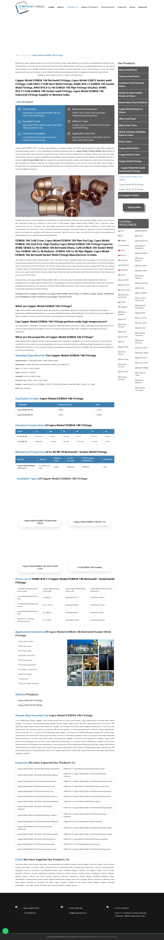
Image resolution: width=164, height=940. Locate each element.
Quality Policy (89, 7)
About (60, 7)
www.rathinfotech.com (102, 937)
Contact (123, 7)
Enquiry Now (134, 207)
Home (52, 7)
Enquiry (142, 7)
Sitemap (114, 937)
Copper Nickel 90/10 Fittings (30, 700)
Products (73, 7)
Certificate (108, 7)
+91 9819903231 (30, 913)
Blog (132, 7)
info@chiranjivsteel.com (78, 913)
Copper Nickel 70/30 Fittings (30, 705)
